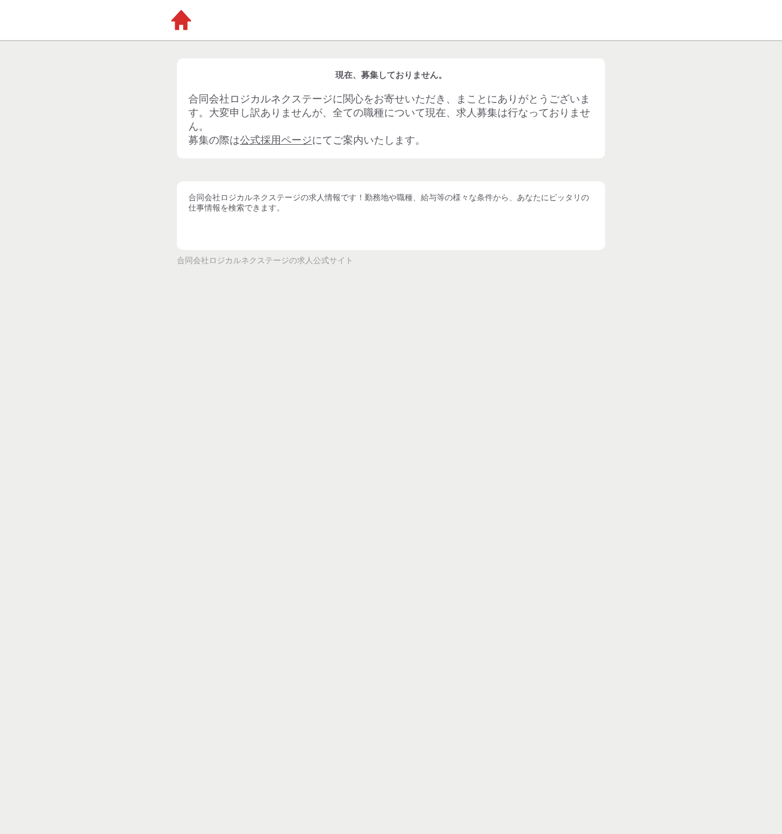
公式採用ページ (276, 140)
